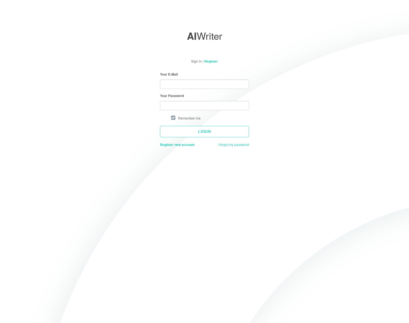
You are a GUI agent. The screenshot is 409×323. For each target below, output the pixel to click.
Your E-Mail (169, 74)
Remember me (189, 118)
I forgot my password (233, 144)
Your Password (172, 95)
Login (204, 131)
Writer (204, 36)
